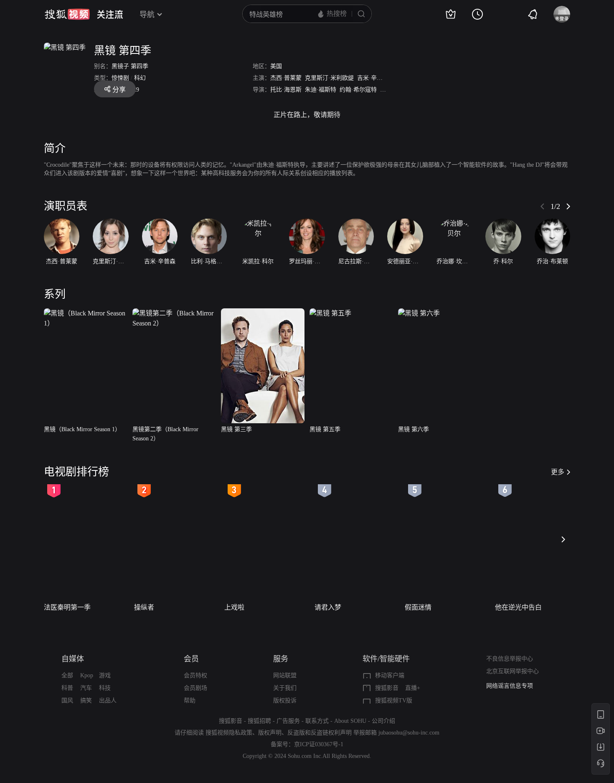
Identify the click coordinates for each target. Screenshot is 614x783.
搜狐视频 (67, 14)
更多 (557, 471)
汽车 (86, 688)
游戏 (105, 675)
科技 (105, 688)
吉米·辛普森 (372, 78)
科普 (67, 688)
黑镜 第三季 (236, 429)
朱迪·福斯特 (320, 89)
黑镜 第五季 (325, 429)
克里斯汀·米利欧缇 (329, 78)
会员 (191, 659)
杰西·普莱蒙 (286, 78)
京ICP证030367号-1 (318, 744)
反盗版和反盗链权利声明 (319, 733)
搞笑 (86, 700)
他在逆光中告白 (518, 607)
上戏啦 (234, 607)
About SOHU (350, 721)
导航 (147, 14)
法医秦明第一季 (67, 607)
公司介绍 (383, 721)
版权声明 (270, 733)
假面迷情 (418, 607)
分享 (119, 89)
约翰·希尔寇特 (358, 89)
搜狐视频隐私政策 (229, 733)
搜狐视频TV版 (393, 700)
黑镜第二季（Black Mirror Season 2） (165, 434)
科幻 (140, 78)
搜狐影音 (386, 688)
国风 (67, 700)
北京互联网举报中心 (512, 671)
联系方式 (317, 721)
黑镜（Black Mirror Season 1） (82, 429)
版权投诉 (285, 700)
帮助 (189, 700)
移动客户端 (389, 675)
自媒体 (72, 659)
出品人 (108, 700)
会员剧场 (195, 688)
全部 (67, 675)
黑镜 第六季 (413, 429)
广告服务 (288, 721)
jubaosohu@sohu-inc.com (408, 733)
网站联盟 (285, 675)
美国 (276, 66)
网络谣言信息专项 (509, 686)
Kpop (86, 675)
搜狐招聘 (259, 721)
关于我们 (285, 688)
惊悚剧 (120, 78)
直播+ (412, 688)
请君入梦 (328, 607)
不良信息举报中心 (509, 659)
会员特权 (195, 675)
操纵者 (144, 607)
